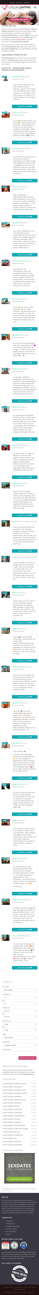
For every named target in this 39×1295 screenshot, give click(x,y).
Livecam (12, 3)
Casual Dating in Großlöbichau (19, 1135)
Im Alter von (7, 994)
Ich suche (6, 987)
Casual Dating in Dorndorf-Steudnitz (19, 1093)
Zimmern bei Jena (18, 79)
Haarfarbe (6, 1042)
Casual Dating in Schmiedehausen (19, 1125)
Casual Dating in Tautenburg (19, 1109)
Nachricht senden (24, 106)
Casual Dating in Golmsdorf (19, 1103)
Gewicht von (7, 1021)
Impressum (31, 1292)
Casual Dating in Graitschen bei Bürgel (19, 1129)
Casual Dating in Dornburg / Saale (19, 1090)
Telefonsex (19, 3)
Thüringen (23, 1189)
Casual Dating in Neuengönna (19, 1087)
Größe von (6, 1008)
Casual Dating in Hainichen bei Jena (19, 1083)
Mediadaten (8, 1292)
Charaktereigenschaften (13, 1226)
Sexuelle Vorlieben (11, 1229)
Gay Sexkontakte (11, 1231)
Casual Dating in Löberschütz (19, 1112)
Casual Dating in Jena (19, 1138)
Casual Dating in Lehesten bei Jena (19, 1100)
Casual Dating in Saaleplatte (19, 1096)
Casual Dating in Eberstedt (19, 1132)
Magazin (26, 3)
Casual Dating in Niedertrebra (19, 1145)
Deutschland (14, 1189)
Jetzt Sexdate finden (28, 1058)
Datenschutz (22, 1292)
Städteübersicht (10, 1224)
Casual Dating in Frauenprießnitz (19, 1116)
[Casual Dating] (16, 7)
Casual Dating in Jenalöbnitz (19, 1122)
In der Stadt (6, 1050)
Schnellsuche (10, 1221)
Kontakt (15, 1292)
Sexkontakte (20, 39)
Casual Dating (6, 1189)
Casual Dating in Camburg (19, 1119)
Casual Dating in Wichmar (19, 1106)
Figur (4, 1034)
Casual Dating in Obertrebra (19, 1141)
